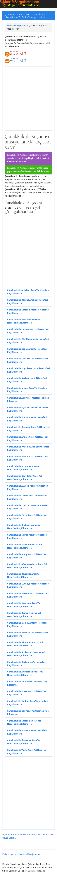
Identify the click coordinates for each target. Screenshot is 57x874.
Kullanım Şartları (9, 854)
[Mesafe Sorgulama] (20, 3)
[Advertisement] (28, 98)
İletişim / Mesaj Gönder (29, 854)
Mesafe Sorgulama (16, 25)
